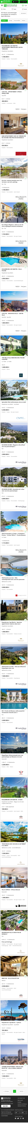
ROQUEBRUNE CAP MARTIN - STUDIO (12, 799)
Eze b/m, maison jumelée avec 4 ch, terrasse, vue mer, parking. (12, 181)
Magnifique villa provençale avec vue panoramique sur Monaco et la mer (12, 756)
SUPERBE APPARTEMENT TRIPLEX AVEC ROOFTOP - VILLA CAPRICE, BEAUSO (12, 1067)
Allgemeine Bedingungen (6, 1112)
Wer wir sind (20, 1100)
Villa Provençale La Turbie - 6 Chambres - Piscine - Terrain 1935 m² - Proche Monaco (14, 534)
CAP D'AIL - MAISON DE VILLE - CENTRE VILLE (12, 314)
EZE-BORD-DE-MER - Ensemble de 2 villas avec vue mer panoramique (13, 490)
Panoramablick (17, 20)
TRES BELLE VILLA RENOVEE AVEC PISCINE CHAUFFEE (13, 358)
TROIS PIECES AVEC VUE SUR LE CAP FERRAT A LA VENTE (14, 844)
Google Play (24, 1)
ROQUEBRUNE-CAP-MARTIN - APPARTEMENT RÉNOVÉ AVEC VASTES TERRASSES (12, 47)
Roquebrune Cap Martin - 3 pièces (11, 1022)
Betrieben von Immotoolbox (7, 1101)
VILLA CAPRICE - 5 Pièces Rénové (11, 890)
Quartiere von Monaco (22, 1104)
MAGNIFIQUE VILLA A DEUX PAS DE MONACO (11, 933)
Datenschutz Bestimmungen (6, 1113)
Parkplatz (4, 20)
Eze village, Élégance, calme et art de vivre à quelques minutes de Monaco (12, 225)
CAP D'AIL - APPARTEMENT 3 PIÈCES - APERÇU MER (12, 92)
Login (25, 5)
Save (15, 9)
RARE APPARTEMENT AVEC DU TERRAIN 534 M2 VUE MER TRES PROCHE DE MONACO (14, 136)
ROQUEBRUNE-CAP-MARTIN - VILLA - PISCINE (12, 270)
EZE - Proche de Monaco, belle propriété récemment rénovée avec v (13, 711)
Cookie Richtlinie (4, 1115)
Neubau (23, 20)
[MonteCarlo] (10, 5)
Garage (10, 20)
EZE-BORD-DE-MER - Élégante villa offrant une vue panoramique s (13, 445)
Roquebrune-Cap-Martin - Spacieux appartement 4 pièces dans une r (12, 623)
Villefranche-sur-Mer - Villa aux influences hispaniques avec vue (14, 667)
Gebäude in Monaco (22, 1106)
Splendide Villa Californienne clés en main (14, 402)
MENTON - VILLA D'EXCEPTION (10, 978)
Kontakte (19, 1102)
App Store (16, 1)
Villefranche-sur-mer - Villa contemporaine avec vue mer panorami (13, 578)
